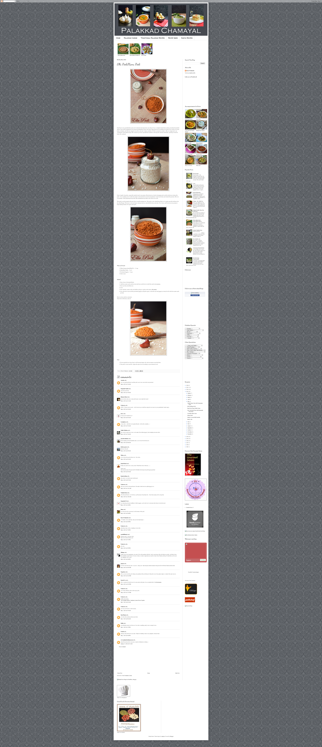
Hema (122, 509)
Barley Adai (189, 419)
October (189, 430)
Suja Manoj (123, 615)
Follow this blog (195, 295)
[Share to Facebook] (140, 371)
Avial (194, 183)
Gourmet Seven (189, 507)
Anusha (122, 380)
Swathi (122, 631)
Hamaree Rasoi (124, 397)
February (189, 395)
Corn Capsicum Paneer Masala (189, 131)
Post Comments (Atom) (127, 675)
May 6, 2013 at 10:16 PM (126, 575)
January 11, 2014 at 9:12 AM (126, 643)
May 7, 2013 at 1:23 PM (125, 627)
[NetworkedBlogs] (195, 292)
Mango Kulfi (190, 415)
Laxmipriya (123, 422)
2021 (187, 446)
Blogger (171, 736)
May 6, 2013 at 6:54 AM (126, 417)
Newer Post (119, 673)
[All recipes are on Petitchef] (190, 602)
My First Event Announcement (196, 258)
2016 (187, 440)
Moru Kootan (195, 173)
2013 (187, 391)
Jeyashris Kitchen (124, 438)
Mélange (122, 552)
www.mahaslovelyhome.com (127, 640)
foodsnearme (158, 582)
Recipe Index (173, 38)
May (189, 401)
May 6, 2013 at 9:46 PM (125, 559)
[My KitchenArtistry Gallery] (191, 535)
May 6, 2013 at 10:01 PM (126, 567)
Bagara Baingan (199, 143)
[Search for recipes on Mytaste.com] (188, 605)
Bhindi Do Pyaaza (188, 154)
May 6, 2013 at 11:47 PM (126, 592)
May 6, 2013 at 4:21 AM (126, 401)
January (189, 393)
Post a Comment (122, 646)
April (189, 399)
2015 (187, 438)
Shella (122, 623)
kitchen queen (124, 447)
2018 (187, 444)
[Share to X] (139, 371)
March (189, 397)
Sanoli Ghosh (124, 463)
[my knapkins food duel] (195, 531)
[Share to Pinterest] (142, 371)
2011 (187, 387)
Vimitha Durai (124, 492)
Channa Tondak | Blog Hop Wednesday (198, 210)
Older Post (177, 673)
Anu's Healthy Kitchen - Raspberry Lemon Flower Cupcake (133, 600)
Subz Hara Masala (188, 119)
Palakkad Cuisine (130, 38)
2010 (187, 385)
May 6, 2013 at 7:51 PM (125, 539)
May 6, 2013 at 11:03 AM (126, 488)
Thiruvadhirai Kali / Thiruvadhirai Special (197, 220)
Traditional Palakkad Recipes (153, 38)
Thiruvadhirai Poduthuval (135, 55)
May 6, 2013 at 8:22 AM (126, 459)
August (189, 425)
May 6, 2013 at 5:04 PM (125, 513)
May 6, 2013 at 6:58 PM (125, 521)
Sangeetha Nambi (124, 388)
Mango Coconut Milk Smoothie (193, 417)
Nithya (122, 455)
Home (118, 38)
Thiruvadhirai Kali (121, 55)
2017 (187, 442)
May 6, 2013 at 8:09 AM (126, 450)
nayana (122, 563)
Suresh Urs (123, 580)
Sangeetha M (123, 501)
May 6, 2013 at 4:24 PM (125, 505)
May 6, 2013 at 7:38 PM (125, 530)
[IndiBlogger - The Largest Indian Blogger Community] (191, 594)
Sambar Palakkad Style (197, 230)
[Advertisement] (148, 659)
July (189, 423)
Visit (190, 580)
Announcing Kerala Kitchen (198, 247)
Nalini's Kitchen (124, 430)
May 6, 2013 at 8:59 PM (125, 548)
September (190, 427)
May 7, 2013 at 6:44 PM (125, 635)
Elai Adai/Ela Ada (196, 239)
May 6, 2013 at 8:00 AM (126, 442)
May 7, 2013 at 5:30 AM (126, 610)
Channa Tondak (188, 143)
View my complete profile (190, 73)
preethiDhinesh (124, 534)
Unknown (123, 405)
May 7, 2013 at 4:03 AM (126, 602)
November (190, 432)
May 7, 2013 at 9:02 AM (126, 618)
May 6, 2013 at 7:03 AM (126, 425)
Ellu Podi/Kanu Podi (191, 406)
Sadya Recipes (187, 38)
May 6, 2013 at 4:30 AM (126, 409)
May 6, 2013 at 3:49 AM (126, 392)
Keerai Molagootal (196, 192)
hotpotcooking (124, 476)
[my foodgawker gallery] (195, 527)
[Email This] (136, 371)
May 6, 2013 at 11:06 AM (126, 496)
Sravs (122, 413)
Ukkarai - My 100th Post (198, 201)
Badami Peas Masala (200, 130)
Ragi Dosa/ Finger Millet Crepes (193, 408)
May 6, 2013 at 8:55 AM (126, 471)
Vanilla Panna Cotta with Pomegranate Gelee (195, 403)
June (189, 421)
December (190, 434)
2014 (187, 436)
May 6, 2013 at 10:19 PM (126, 584)
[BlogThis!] (137, 371)
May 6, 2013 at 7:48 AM (126, 434)
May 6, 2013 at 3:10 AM (126, 384)
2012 (187, 389)
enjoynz (163, 736)
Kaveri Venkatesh (124, 517)
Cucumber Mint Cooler (192, 413)
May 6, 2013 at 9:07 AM (126, 480)
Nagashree (123, 572)
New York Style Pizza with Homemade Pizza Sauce (195, 411)
